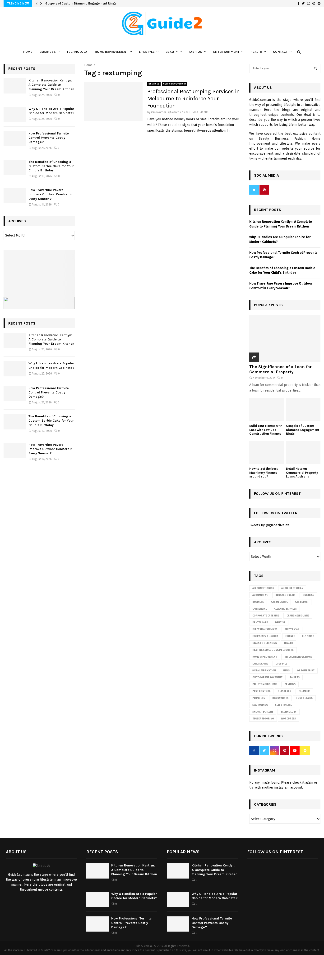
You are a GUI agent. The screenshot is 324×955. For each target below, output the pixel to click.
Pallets (295, 677)
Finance (290, 636)
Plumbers (258, 698)
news (286, 670)
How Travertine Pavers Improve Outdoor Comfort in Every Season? (50, 194)
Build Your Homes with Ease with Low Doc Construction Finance (265, 430)
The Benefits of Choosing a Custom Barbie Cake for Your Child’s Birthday (51, 166)
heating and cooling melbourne (273, 650)
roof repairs (304, 698)
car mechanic (279, 602)
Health (256, 52)
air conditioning (263, 588)
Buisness (308, 595)
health (288, 643)
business (258, 602)
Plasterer (284, 691)
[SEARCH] (315, 68)
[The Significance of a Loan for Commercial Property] (284, 338)
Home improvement (264, 657)
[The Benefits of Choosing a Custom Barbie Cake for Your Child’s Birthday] (15, 167)
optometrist (306, 670)
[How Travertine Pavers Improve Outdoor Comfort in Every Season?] (15, 195)
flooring (308, 636)
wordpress (288, 718)
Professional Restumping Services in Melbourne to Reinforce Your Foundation (193, 98)
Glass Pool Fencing (264, 643)
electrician (292, 629)
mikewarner (158, 112)
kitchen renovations (298, 657)
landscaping (260, 663)
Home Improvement (111, 52)
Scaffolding (260, 705)
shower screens (262, 711)
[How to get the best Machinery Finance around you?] (266, 452)
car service (259, 608)
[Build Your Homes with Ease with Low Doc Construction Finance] (266, 409)
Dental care (260, 622)
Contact (280, 52)
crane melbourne (298, 615)
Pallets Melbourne (264, 684)
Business (48, 52)
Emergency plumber (265, 636)
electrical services (264, 629)
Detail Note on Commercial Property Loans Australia (302, 472)
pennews (290, 684)
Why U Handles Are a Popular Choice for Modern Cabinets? (51, 111)
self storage (283, 705)
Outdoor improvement (267, 677)
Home (27, 52)
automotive (260, 595)
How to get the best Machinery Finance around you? (263, 472)
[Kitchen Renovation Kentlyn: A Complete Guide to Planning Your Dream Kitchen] (15, 85)
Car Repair (301, 602)
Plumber (304, 691)
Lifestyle (147, 52)
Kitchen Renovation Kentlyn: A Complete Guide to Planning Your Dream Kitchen (51, 84)
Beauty (172, 52)
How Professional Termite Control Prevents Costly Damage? (48, 137)
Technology (77, 52)
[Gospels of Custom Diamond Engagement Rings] (303, 409)
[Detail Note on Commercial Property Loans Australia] (303, 452)
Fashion (195, 52)
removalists (280, 698)
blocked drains (285, 595)
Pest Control (261, 691)
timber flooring (263, 718)
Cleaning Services (285, 608)
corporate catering (265, 615)
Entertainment (226, 52)
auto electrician (292, 588)
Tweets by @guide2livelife (269, 525)
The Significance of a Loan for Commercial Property (280, 369)
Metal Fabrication (264, 670)
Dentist (280, 622)
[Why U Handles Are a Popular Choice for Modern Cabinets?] (15, 114)
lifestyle (281, 663)
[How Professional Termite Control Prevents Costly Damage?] (15, 138)
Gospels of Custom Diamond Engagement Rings (84, 3)
